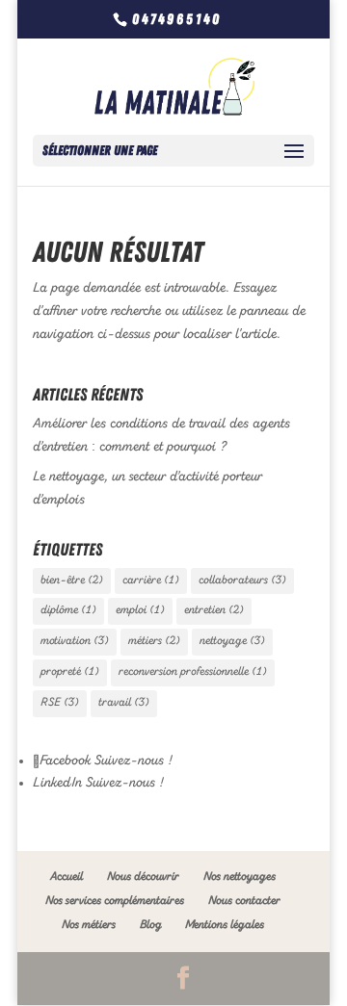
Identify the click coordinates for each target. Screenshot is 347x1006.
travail (123, 703)
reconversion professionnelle (193, 672)
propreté (69, 672)
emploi (140, 610)
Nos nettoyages (239, 877)
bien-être (71, 580)
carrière (150, 580)
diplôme (68, 610)
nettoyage (232, 641)
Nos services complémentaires (114, 901)
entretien (214, 610)
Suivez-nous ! (132, 760)
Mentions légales (224, 925)
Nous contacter (244, 901)
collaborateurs (242, 580)
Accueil (66, 877)
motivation (74, 641)
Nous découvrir (143, 877)
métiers (154, 641)
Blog (150, 925)
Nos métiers (89, 925)
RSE (59, 703)
